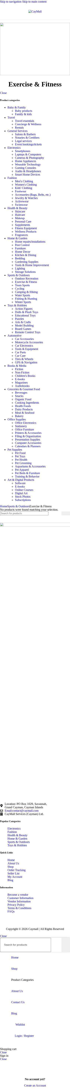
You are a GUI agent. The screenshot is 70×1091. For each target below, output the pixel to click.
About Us (13, 863)
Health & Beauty (17, 208)
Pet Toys (20, 456)
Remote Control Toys (27, 332)
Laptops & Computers (28, 154)
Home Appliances (25, 161)
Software (20, 483)
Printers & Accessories (28, 432)
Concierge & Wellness (28, 124)
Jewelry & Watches (26, 198)
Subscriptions (23, 500)
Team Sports (22, 285)
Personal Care (23, 221)
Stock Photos (22, 496)
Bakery (19, 416)
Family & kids (23, 114)
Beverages (21, 392)
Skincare (20, 211)
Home (3, 506)
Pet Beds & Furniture (27, 473)
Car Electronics (24, 345)
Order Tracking (16, 870)
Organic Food (23, 399)
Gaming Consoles (25, 167)
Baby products (23, 110)
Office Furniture (24, 429)
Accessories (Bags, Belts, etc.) (33, 194)
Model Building (24, 325)
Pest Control (22, 245)
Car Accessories (24, 338)
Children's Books (25, 375)
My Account (14, 876)
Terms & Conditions (19, 908)
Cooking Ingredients (27, 402)
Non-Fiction (22, 372)
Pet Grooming (23, 463)
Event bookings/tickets (28, 144)
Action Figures (23, 308)
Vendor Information (19, 901)
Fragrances (21, 235)
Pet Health (21, 459)
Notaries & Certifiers (27, 137)
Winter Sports (23, 302)
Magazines (21, 382)
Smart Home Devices (27, 174)
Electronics (14, 147)
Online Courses (24, 489)
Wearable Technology (28, 164)
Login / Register (24, 1035)
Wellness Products (25, 231)
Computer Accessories (28, 442)
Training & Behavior (27, 476)
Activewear (22, 201)
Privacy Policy (16, 904)
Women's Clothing (26, 184)
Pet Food (20, 453)
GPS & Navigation (26, 362)
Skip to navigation (11, 1)
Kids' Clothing (23, 188)
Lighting (20, 268)
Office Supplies (16, 419)
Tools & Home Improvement (32, 265)
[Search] (65, 513)
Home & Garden (17, 238)
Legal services (23, 141)
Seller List (13, 873)
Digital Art (21, 493)
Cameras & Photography (29, 157)
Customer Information (20, 898)
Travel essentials (24, 120)
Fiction (19, 369)
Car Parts (20, 352)
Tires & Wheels (24, 359)
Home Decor (22, 251)
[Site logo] (35, 11)
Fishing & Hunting (26, 298)
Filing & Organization (28, 436)
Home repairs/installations (30, 241)
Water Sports (22, 295)
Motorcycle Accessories (29, 342)
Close (3, 92)
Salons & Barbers (25, 134)
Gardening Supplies (26, 261)
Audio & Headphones (28, 171)
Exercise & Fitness (26, 281)
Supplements (22, 224)
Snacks (19, 396)
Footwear (20, 191)
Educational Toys (25, 315)
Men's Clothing (24, 181)
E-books (20, 379)
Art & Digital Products (20, 479)
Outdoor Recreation (26, 278)
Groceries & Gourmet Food (23, 389)
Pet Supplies (14, 449)
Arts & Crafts (23, 322)
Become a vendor (17, 894)
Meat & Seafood (24, 412)
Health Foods (23, 406)
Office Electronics (25, 422)
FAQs (11, 911)
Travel (11, 117)
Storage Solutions (25, 271)
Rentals (19, 127)
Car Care (20, 355)
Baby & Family (16, 107)
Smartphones (22, 151)
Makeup (20, 218)
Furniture (20, 248)
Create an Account (35, 1085)
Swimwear (21, 204)
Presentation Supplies (27, 439)
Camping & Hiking (26, 292)
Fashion (12, 177)
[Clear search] (58, 513)
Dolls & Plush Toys (26, 312)
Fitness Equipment (26, 228)
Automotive (14, 335)
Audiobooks (22, 385)
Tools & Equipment (26, 349)
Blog (10, 880)
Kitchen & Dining (25, 255)
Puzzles (19, 318)
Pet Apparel (22, 469)
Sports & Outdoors (18, 275)
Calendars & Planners (28, 446)
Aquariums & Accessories (30, 466)
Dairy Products (24, 409)
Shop (10, 866)
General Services (17, 131)
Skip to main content (34, 1)
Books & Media (16, 365)
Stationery (21, 426)
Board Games (23, 328)
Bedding (20, 258)
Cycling (19, 288)
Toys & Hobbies (17, 305)
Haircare (20, 214)
